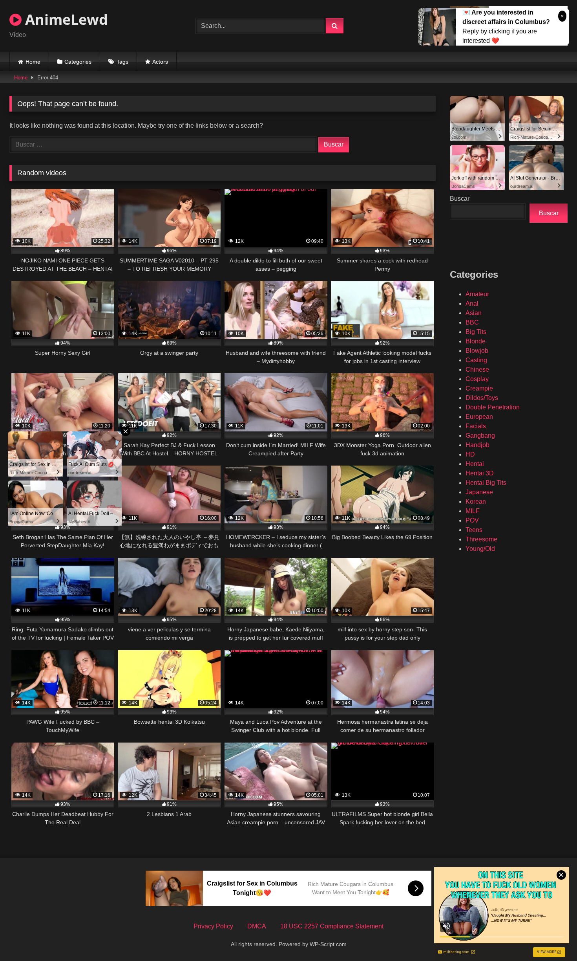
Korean (476, 501)
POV (472, 520)
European (479, 416)
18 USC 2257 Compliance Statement (331, 926)
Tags (122, 62)
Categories (77, 62)
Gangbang (480, 435)
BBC (472, 322)
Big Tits (476, 331)
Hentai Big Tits (486, 482)
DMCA (256, 926)
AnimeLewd (65, 19)
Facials (476, 426)
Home (33, 62)
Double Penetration (493, 407)
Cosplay (477, 379)
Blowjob (477, 350)
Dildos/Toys (482, 397)
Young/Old (480, 548)
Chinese (477, 369)
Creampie (479, 388)
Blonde (476, 341)
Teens (474, 529)
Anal (472, 303)
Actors (160, 62)
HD (470, 454)
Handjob (477, 445)
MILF (473, 511)
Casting (476, 360)
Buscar (459, 198)
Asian (474, 313)
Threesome (481, 539)
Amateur (477, 294)
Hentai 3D (480, 473)
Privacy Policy (213, 926)
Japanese (479, 492)
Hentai (475, 463)
